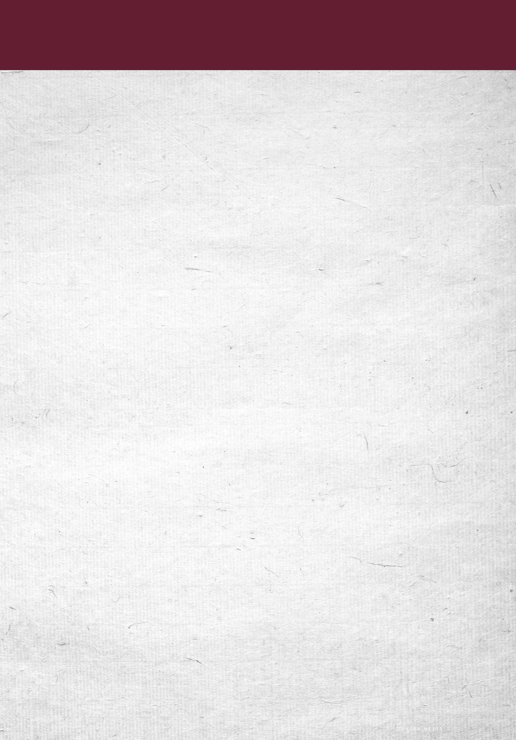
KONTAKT (114, 5)
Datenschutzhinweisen (93, 529)
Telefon (45, 394)
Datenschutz (106, 633)
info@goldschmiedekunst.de (143, 333)
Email (43, 372)
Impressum (79, 633)
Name (43, 349)
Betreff (44, 417)
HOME (68, 5)
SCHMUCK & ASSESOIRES (188, 5)
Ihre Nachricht (53, 439)
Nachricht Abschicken (146, 580)
